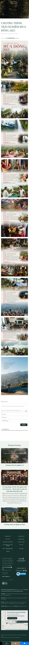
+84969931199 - (5, 572)
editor (17, 38)
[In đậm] (2, 410)
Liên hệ (8, 551)
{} (17, 410)
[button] (15, 623)
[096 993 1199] (15, 643)
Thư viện (21, 548)
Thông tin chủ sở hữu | (5, 634)
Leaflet (6, 629)
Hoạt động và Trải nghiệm (7, 545)
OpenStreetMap (13, 629)
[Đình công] (7, 410)
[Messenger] (24, 643)
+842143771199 (5, 573)
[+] (19, 410)
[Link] (16, 410)
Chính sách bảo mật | (14, 634)
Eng (24, 6)
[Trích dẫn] (12, 410)
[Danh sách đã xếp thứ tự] (9, 410)
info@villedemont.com (6, 570)
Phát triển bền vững (8, 548)
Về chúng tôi (21, 536)
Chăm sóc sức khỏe (8, 541)
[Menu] (2, 2)
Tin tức (21, 544)
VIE (26, 2)
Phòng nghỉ (21, 539)
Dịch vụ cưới (21, 541)
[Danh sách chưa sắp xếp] (11, 410)
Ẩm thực (8, 539)
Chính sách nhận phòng (15, 637)
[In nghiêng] (4, 410)
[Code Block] (14, 410)
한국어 (24, 13)
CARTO (26, 629)
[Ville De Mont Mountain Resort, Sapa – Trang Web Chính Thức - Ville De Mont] (14, 2)
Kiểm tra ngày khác (12, 618)
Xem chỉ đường (5, 567)
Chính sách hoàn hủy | (5, 637)
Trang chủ (7, 536)
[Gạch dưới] (6, 410)
